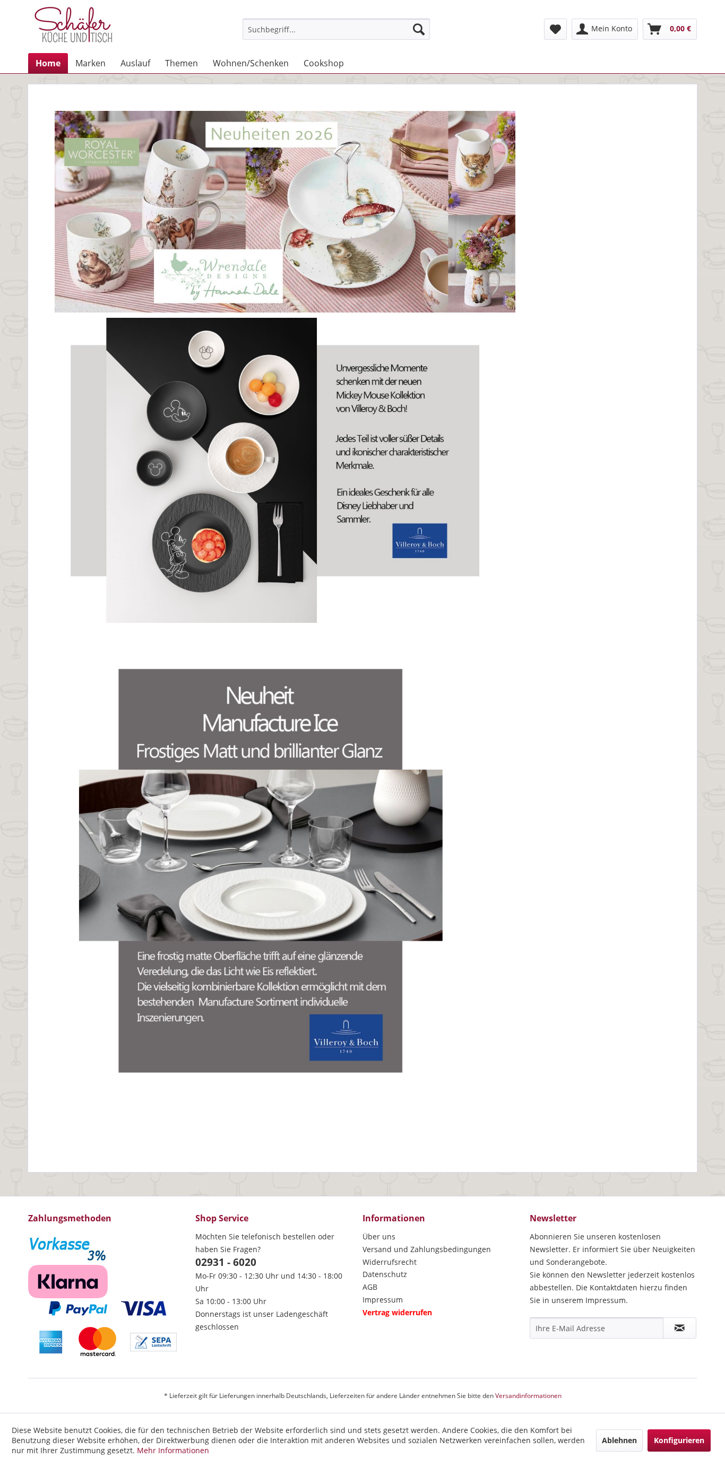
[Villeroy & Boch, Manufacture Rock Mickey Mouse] (285, 470)
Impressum (382, 1300)
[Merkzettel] (555, 29)
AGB (369, 1287)
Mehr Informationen (173, 1450)
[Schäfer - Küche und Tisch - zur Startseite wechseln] (73, 26)
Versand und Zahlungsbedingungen (426, 1249)
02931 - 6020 (225, 1262)
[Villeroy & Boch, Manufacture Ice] (284, 884)
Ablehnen (619, 1440)
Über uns (378, 1236)
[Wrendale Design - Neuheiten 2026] (285, 212)
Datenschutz (384, 1274)
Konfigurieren (679, 1440)
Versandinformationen (528, 1395)
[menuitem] (336, 29)
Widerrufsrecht (389, 1262)
